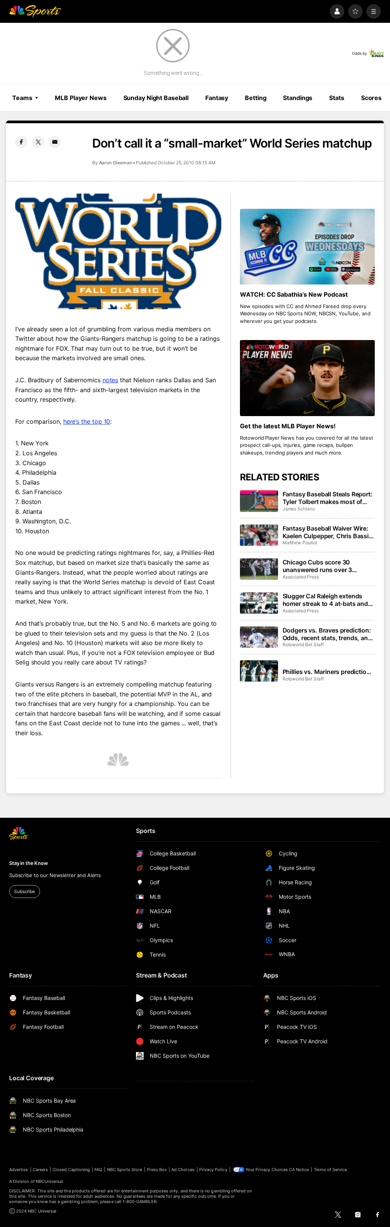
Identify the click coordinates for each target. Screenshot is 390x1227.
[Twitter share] (38, 142)
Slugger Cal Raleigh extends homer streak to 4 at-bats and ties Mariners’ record (325, 599)
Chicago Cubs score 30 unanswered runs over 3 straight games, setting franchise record (317, 566)
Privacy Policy (213, 1169)
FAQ (98, 1169)
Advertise (18, 1169)
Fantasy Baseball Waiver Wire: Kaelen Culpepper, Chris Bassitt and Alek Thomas (328, 532)
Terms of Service (330, 1169)
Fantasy (216, 98)
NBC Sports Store (124, 1169)
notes (110, 380)
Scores (371, 98)
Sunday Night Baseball (156, 98)
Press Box (157, 1169)
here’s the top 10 (86, 421)
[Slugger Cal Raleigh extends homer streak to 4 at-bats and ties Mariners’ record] (259, 603)
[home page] (35, 11)
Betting (255, 98)
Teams (22, 98)
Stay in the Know (28, 863)
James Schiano (299, 509)
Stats (336, 98)
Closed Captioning (71, 1169)
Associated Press (301, 577)
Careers (40, 1169)
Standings (297, 98)
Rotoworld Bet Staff (303, 644)
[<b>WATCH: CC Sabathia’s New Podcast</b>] (307, 246)
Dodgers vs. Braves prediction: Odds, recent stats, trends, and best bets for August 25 (327, 634)
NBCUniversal (49, 1181)
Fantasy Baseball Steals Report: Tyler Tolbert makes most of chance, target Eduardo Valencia (327, 497)
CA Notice (299, 1169)
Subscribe (24, 891)
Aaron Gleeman (115, 162)
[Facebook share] (21, 142)
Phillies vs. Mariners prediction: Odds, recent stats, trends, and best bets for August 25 (327, 671)
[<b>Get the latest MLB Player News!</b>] (307, 378)
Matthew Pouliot (300, 542)
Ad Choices (183, 1169)
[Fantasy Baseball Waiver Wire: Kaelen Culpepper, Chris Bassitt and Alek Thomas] (259, 535)
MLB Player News (80, 98)
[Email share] (55, 142)
